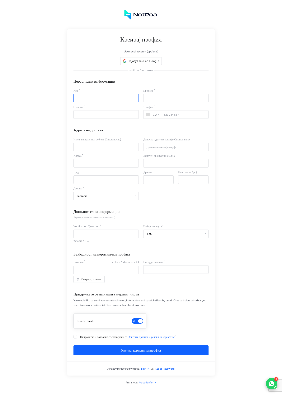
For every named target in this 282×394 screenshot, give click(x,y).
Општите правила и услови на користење (151, 336)
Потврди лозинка (153, 262)
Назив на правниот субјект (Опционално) (97, 139)
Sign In (145, 368)
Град (76, 172)
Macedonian (146, 382)
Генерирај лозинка (91, 279)
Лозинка (78, 262)
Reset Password (165, 368)
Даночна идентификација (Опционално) (166, 139)
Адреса (77, 155)
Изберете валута (152, 226)
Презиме (148, 90)
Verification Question (86, 226)
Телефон (148, 107)
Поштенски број (187, 172)
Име (75, 90)
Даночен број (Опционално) (159, 155)
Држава (147, 172)
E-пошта (78, 107)
